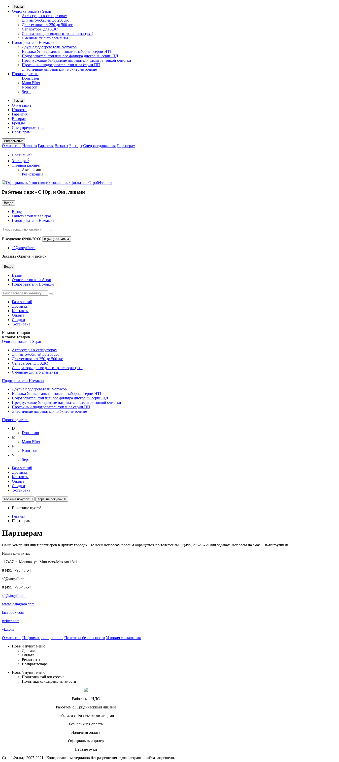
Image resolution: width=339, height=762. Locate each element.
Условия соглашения (123, 638)
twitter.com (10, 621)
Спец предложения (28, 127)
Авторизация (33, 170)
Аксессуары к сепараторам (44, 16)
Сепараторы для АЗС (40, 29)
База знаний (22, 302)
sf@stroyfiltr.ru (14, 595)
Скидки (18, 320)
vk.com (8, 629)
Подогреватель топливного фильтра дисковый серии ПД (70, 56)
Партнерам (21, 132)
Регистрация (32, 174)
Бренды (18, 123)
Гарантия (20, 114)
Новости (19, 110)
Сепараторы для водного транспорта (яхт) (57, 33)
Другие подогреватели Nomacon (49, 47)
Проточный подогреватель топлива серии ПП (61, 65)
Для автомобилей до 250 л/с (45, 20)
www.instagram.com (18, 604)
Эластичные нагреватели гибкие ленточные (59, 69)
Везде (17, 211)
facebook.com (13, 612)
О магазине (21, 105)
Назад (18, 6)
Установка (21, 324)
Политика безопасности (84, 638)
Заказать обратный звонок (24, 256)
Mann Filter (31, 83)
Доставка (20, 306)
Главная (18, 516)
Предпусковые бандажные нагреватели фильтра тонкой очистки (76, 60)
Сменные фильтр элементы (45, 38)
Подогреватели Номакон (33, 42)
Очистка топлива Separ (31, 11)
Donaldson (30, 78)
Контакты (20, 311)
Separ (26, 91)
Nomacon (29, 87)
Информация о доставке (42, 638)
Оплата (18, 315)
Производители (25, 74)
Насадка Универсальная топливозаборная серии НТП (67, 51)
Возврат (19, 119)
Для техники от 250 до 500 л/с (47, 25)
